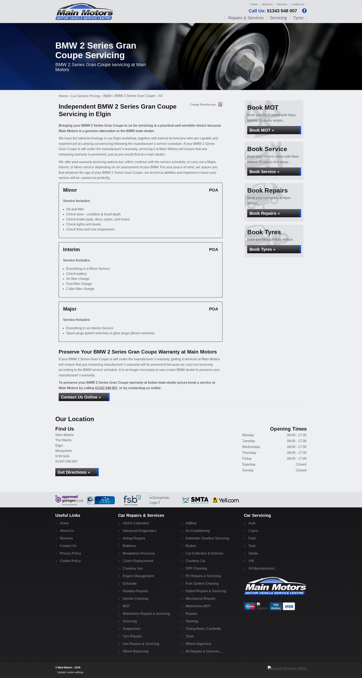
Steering (192, 621)
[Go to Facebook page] (304, 10)
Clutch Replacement (138, 561)
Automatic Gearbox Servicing (207, 538)
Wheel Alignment (198, 644)
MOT (126, 606)
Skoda (253, 553)
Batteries (129, 546)
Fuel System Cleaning (202, 583)
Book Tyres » (262, 249)
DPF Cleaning (196, 568)
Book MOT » (262, 130)
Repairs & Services (246, 18)
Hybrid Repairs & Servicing (206, 591)
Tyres (298, 18)
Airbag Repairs (134, 538)
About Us (267, 4)
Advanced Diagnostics (139, 531)
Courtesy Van (133, 568)
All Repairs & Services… (204, 651)
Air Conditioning (198, 531)
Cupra (253, 531)
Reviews (282, 4)
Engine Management (138, 576)
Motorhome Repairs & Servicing (146, 613)
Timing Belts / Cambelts (203, 628)
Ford (251, 538)
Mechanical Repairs (200, 598)
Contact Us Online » (81, 397)
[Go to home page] (84, 11)
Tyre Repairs (132, 636)
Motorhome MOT (198, 606)
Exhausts (130, 583)
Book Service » (264, 171)
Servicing (278, 18)
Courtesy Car (195, 561)
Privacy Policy (70, 553)
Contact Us (298, 4)
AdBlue (191, 523)
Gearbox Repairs (135, 591)
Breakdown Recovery (139, 553)
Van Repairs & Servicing (141, 644)
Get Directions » (74, 472)
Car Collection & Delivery (204, 553)
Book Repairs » (265, 213)
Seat (251, 546)
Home (254, 4)
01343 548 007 (273, 11)
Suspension (132, 628)
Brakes (191, 546)
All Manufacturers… (263, 568)
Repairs (191, 613)
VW (251, 561)
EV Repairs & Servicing (203, 576)
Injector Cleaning (135, 598)
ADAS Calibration (136, 523)
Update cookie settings (70, 672)
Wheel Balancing (135, 651)
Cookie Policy (70, 561)
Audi (251, 523)
